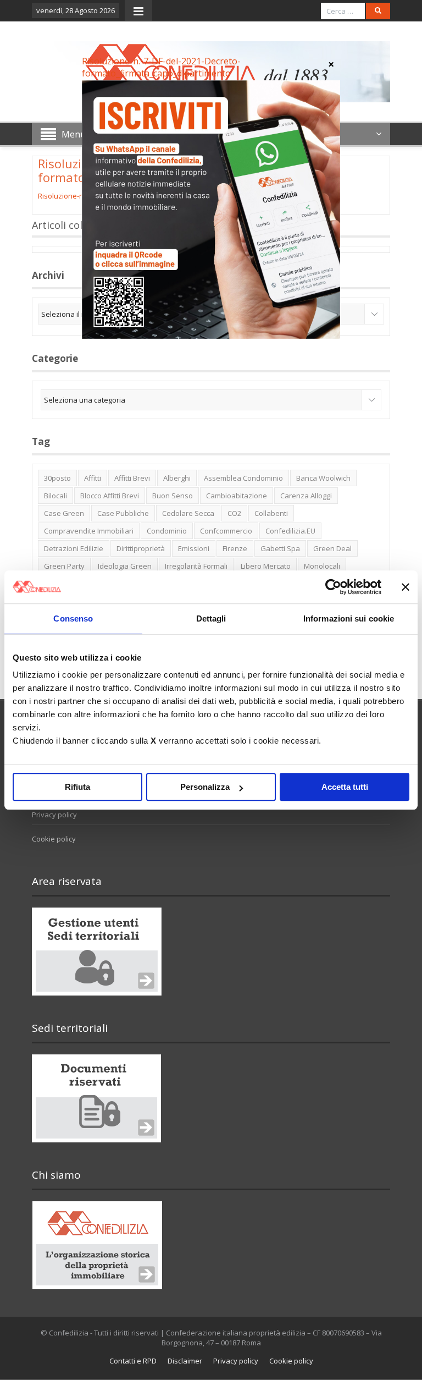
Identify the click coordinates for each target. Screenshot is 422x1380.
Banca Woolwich (323, 478)
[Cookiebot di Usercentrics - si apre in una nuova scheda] (333, 587)
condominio (167, 531)
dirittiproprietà (140, 548)
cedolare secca (188, 513)
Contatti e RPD (133, 1361)
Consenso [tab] (73, 618)
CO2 (234, 513)
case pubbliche (123, 513)
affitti (92, 478)
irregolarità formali (196, 566)
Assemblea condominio (243, 478)
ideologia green (125, 566)
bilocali (55, 496)
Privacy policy (54, 815)
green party (64, 566)
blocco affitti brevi (109, 496)
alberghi (177, 478)
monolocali (322, 566)
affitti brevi (132, 478)
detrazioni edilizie (73, 548)
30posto (57, 478)
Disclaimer (185, 1361)
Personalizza (205, 786)
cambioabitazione (236, 496)
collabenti (271, 513)
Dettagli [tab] (211, 618)
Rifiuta (77, 786)
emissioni (193, 548)
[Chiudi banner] (405, 587)
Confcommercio (226, 531)
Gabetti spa (280, 548)
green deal (332, 548)
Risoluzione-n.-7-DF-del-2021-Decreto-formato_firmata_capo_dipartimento (161, 67)
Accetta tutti (344, 786)
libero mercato (266, 566)
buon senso (172, 496)
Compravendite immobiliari (89, 531)
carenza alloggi (306, 496)
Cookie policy (54, 839)
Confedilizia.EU (290, 531)
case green (64, 513)
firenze (235, 548)
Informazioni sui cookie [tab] (348, 618)
